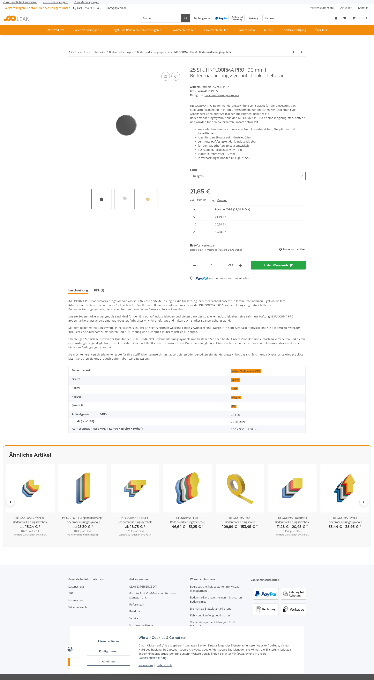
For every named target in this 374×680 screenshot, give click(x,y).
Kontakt (363, 8)
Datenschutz (164, 665)
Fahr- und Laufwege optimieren (210, 615)
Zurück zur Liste (80, 52)
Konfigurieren (108, 651)
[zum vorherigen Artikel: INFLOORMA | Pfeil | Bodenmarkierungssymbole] (302, 52)
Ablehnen (108, 661)
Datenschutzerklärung (152, 658)
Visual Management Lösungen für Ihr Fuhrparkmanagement (213, 624)
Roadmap (135, 611)
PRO (234, 406)
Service (134, 618)
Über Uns (321, 30)
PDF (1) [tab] (99, 290)
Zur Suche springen (55, 2)
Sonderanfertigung (294, 30)
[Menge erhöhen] (240, 265)
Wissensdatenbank (322, 8)
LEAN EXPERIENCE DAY (143, 587)
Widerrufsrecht (78, 607)
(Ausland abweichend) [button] (230, 249)
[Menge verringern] (194, 265)
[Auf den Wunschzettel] (175, 76)
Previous (10, 502)
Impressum (145, 665)
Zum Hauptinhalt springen (20, 2)
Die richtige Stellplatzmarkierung (210, 609)
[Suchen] (185, 18)
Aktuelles (346, 8)
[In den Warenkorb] (71, 65)
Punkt (234, 388)
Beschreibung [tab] (78, 290)
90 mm (235, 380)
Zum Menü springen (86, 2)
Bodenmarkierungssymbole (222, 95)
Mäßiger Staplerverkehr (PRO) (246, 371)
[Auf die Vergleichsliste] (165, 76)
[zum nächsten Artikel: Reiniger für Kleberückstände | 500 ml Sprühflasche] (294, 52)
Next (363, 502)
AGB (70, 593)
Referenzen (136, 604)
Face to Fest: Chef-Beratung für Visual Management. (153, 595)
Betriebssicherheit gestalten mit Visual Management (214, 589)
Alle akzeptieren (108, 641)
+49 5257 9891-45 (89, 8)
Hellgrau (236, 397)
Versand (222, 200)
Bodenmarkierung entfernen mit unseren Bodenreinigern (216, 600)
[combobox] (248, 176)
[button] (336, 18)
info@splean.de (117, 8)
